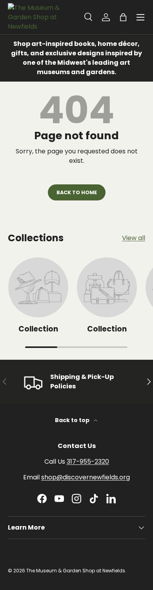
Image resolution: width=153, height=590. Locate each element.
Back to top (73, 420)
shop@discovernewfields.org (85, 477)
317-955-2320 (88, 461)
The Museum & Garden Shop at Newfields (75, 570)
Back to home (76, 192)
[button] (123, 17)
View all (133, 237)
